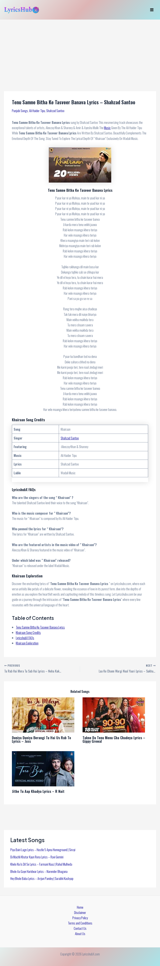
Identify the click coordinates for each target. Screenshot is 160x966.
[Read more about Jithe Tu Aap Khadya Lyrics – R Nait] (43, 768)
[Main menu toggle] (151, 9)
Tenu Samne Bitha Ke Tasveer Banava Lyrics (40, 627)
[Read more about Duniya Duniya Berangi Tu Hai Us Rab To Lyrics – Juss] (43, 714)
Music (107, 127)
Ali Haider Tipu (37, 110)
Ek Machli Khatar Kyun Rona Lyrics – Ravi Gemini (36, 856)
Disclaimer (80, 912)
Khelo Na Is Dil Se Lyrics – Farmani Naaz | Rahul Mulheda (41, 864)
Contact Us (80, 928)
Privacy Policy (80, 917)
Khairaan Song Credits (28, 632)
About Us (80, 933)
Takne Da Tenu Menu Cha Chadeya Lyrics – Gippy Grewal (114, 739)
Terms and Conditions (80, 923)
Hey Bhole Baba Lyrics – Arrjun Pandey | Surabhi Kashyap (41, 878)
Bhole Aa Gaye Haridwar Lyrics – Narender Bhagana (39, 871)
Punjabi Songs (20, 110)
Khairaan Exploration (27, 643)
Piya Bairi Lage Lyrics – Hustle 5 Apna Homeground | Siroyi (42, 849)
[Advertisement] (80, 49)
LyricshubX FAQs (25, 637)
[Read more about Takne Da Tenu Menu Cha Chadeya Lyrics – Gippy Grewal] (114, 714)
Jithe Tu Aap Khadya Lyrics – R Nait (38, 791)
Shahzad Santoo (55, 110)
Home (80, 907)
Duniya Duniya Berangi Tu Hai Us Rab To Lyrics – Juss (41, 739)
